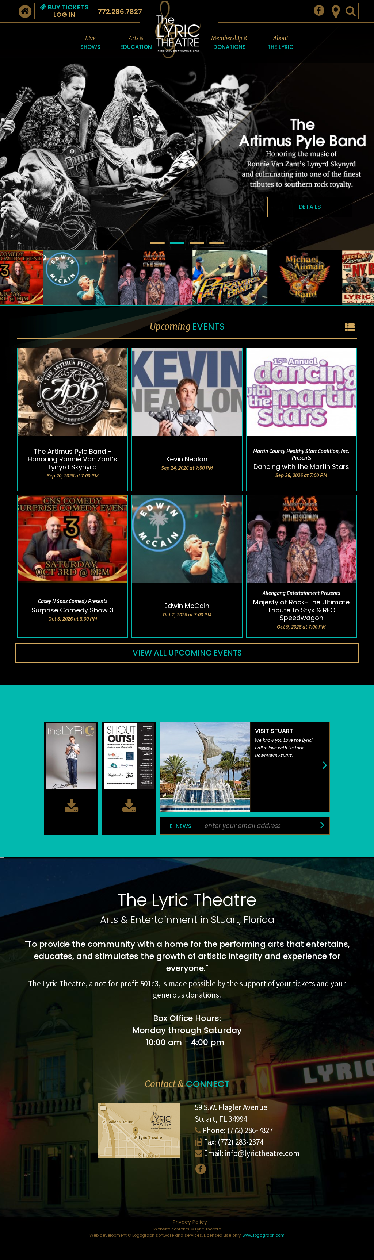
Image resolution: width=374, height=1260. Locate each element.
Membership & (229, 43)
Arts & (136, 43)
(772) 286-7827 (250, 1130)
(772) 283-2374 (240, 1142)
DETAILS (310, 207)
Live (90, 43)
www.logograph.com (264, 1235)
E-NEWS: (181, 826)
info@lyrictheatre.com (262, 1153)
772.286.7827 (120, 11)
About (280, 43)
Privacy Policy (190, 1222)
